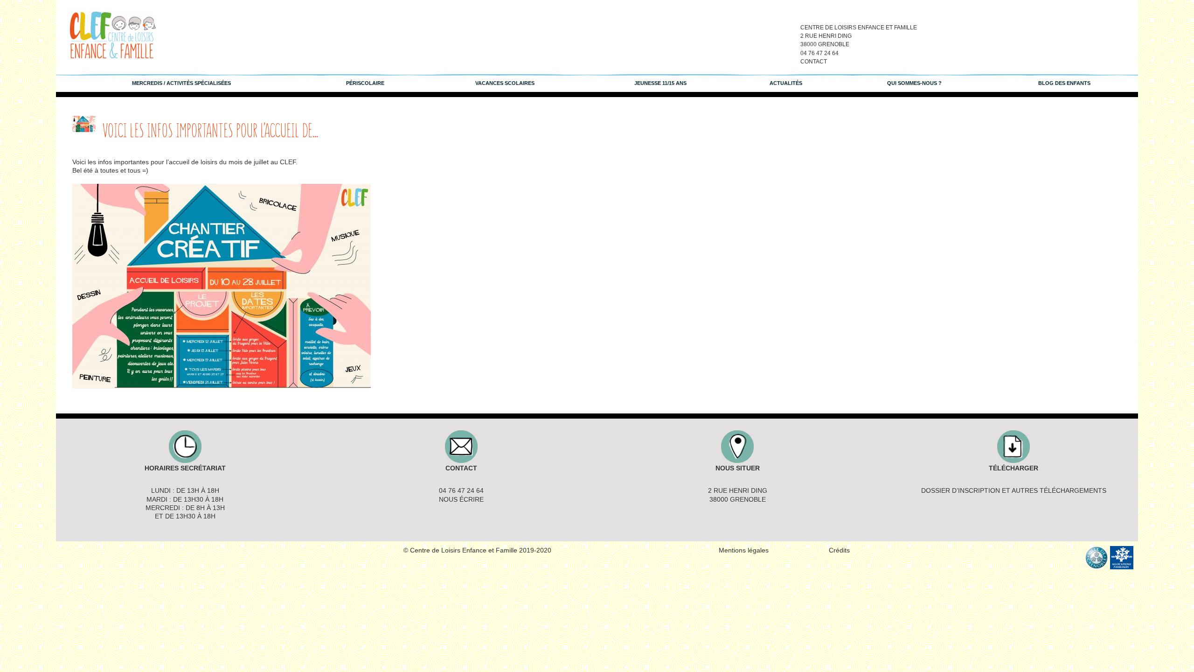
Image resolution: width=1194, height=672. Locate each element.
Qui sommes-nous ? (914, 83)
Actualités (786, 83)
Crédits (839, 550)
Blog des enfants (1064, 83)
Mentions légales (744, 550)
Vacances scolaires (505, 83)
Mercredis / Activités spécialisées (181, 83)
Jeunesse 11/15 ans (660, 83)
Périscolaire (365, 83)
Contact (813, 61)
